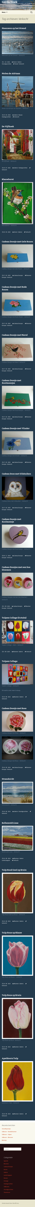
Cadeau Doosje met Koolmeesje (11, 520)
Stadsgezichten (6, 117)
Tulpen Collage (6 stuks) (14, 618)
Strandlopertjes (6, 1129)
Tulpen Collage (9, 661)
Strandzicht (8, 779)
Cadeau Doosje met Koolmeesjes (11, 381)
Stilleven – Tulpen (7, 1134)
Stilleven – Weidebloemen (9, 1131)
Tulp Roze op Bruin (11, 995)
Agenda (6, 1161)
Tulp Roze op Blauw (12, 932)
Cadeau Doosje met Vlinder (16, 428)
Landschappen (6, 860)
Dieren (15, 62)
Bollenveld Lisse (10, 823)
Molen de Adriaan (11, 73)
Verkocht (21, 64)
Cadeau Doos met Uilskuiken (16, 474)
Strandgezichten (6, 64)
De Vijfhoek (8, 126)
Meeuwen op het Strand (14, 28)
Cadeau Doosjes (18, 275)
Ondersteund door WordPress (10, 1203)
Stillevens (6, 1186)
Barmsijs (4, 1140)
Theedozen (7, 1192)
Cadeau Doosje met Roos (14, 708)
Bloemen (28, 275)
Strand (16, 64)
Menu (4, 12)
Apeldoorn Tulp (10, 1058)
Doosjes (4, 277)
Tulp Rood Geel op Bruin (14, 870)
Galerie (19, 62)
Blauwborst (8, 179)
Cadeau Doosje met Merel (15, 335)
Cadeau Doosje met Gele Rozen (17, 241)
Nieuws (20, 115)
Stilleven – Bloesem (7, 1137)
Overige (6, 1181)
